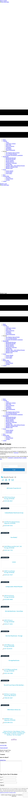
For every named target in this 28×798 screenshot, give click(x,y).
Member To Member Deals (19, 732)
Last (1, 779)
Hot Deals (9, 732)
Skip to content (3, 0)
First (1, 777)
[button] (3, 183)
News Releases (16, 731)
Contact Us (13, 733)
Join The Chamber (17, 735)
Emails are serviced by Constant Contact (8, 792)
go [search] (14, 469)
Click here (16, 452)
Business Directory (8, 731)
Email (2, 782)
